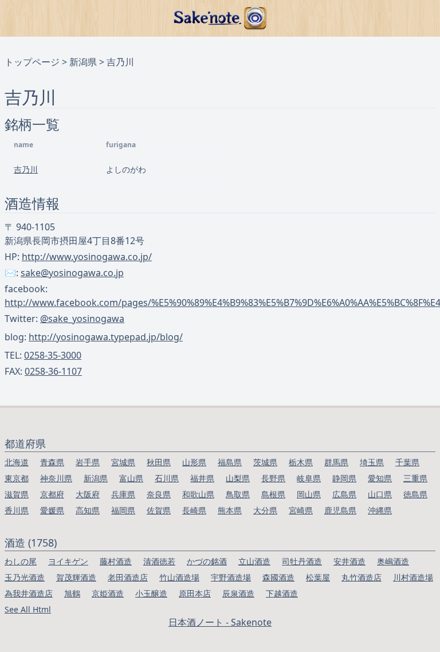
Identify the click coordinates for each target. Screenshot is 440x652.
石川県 (167, 478)
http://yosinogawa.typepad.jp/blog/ (106, 337)
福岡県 (123, 510)
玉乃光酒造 (25, 577)
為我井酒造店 (29, 593)
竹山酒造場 (179, 577)
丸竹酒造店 (361, 577)
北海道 (17, 462)
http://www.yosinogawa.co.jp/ (87, 256)
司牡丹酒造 (302, 561)
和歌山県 (198, 494)
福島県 (230, 462)
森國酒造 (278, 577)
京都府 (52, 494)
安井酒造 (349, 561)
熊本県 (230, 510)
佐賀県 (159, 510)
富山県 (131, 478)
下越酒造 (282, 593)
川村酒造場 (413, 577)
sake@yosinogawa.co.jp (72, 272)
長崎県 (194, 510)
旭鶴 (72, 593)
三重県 (415, 478)
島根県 (273, 494)
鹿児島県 (340, 510)
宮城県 (123, 462)
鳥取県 (238, 494)
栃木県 (301, 462)
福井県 (202, 478)
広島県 (344, 494)
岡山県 (309, 494)
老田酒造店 (128, 577)
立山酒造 (254, 561)
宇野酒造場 (231, 577)
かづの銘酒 (207, 561)
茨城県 (265, 462)
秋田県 (159, 462)
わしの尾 (21, 561)
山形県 (194, 462)
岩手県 (88, 462)
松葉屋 (318, 577)
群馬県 (336, 462)
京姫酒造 (108, 593)
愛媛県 (52, 510)
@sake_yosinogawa (82, 318)
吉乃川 (26, 169)
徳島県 (415, 494)
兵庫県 (123, 494)
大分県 (265, 510)
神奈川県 (56, 478)
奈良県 (159, 494)
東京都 (17, 478)
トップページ (32, 62)
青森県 (52, 462)
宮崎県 (301, 510)
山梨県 (238, 478)
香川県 (17, 510)
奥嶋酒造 (393, 561)
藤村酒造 (116, 561)
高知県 (88, 510)
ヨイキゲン (68, 561)
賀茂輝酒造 (76, 577)
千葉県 (407, 462)
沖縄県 (380, 510)
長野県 (273, 478)
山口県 (380, 494)
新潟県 (83, 62)
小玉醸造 (151, 593)
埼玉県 (372, 462)
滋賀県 (17, 494)
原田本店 (195, 593)
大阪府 (88, 494)
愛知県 (380, 478)
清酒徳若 (159, 561)
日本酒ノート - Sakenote (220, 622)
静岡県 (344, 478)
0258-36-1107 (53, 371)
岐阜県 (309, 478)
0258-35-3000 (52, 355)
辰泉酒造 (238, 593)
